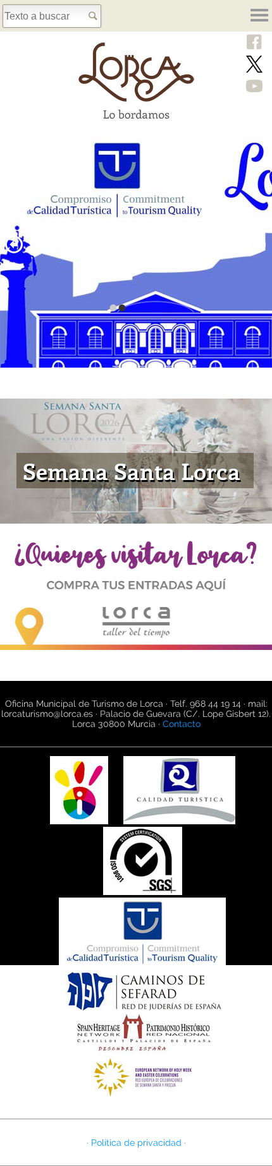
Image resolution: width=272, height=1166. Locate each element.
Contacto (182, 724)
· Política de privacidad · (136, 1143)
